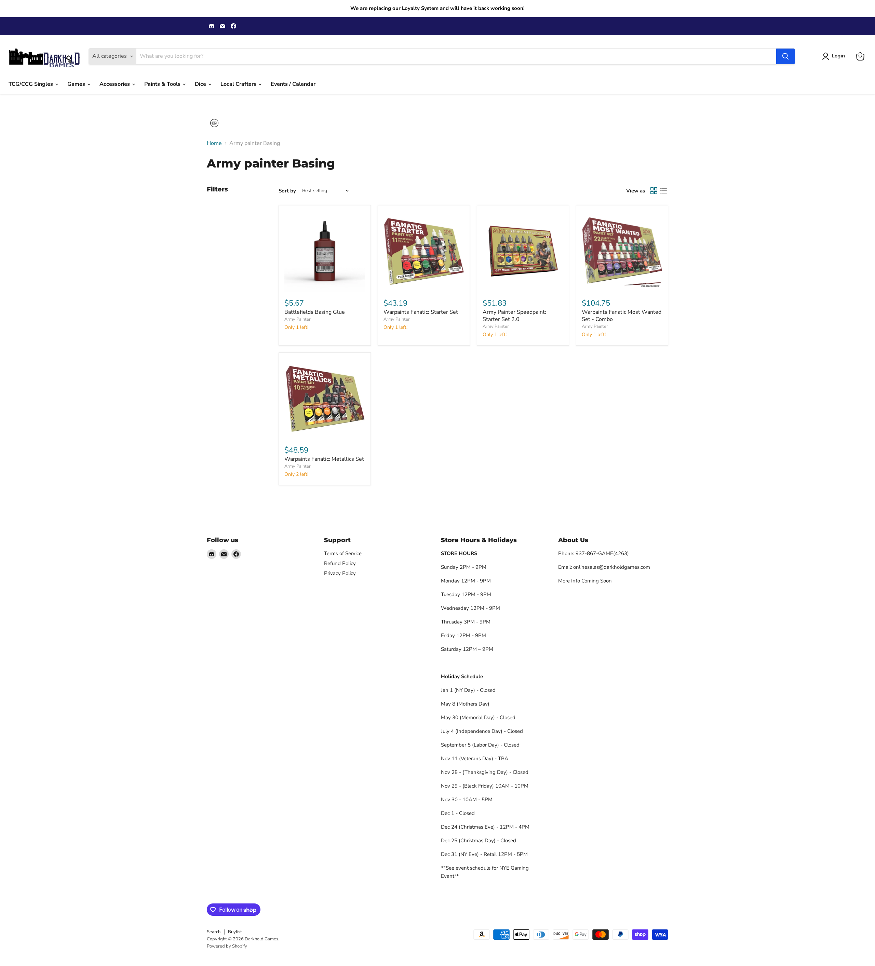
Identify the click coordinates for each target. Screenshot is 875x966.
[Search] (785, 56)
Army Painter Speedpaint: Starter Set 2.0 (514, 315)
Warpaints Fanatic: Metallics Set (324, 459)
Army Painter (297, 319)
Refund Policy (340, 563)
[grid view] (654, 191)
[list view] (663, 191)
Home (214, 143)
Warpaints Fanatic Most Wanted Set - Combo (621, 315)
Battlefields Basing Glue (314, 312)
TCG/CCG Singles (31, 84)
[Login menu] (214, 123)
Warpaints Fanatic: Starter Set (420, 312)
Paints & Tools (163, 84)
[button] (835, 56)
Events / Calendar (293, 84)
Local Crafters (239, 84)
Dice (201, 84)
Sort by (287, 191)
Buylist (235, 932)
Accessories (115, 84)
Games (76, 84)
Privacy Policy (340, 573)
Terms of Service (343, 553)
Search (213, 932)
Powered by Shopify (227, 946)
